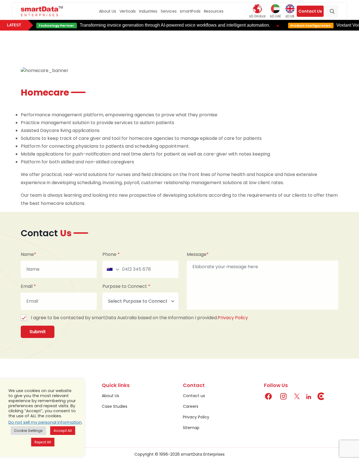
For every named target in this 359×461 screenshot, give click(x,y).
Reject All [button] (42, 442)
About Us (107, 11)
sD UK (289, 16)
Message (198, 254)
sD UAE (275, 16)
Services (168, 11)
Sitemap (191, 427)
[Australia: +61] (112, 269)
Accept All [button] (63, 430)
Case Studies (114, 406)
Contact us (194, 396)
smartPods (190, 11)
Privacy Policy (233, 317)
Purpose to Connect (126, 286)
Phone (111, 254)
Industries (148, 11)
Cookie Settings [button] (28, 430)
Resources (214, 11)
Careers (190, 406)
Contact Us (310, 11)
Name (28, 254)
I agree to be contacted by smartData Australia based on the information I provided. (139, 317)
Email (28, 286)
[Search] (332, 11)
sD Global (257, 16)
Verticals (127, 11)
